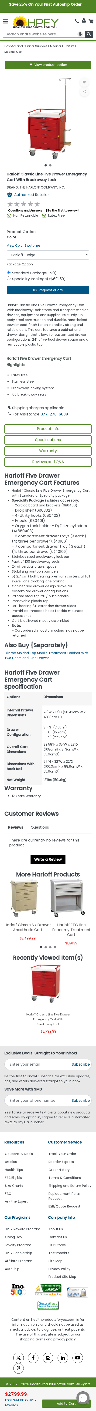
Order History (59, 1169)
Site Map (55, 1261)
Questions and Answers (25, 210)
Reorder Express (61, 1161)
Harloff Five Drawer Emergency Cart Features (41, 479)
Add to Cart (66, 1403)
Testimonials (58, 1253)
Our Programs (17, 1217)
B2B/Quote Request (64, 1206)
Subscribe (81, 1064)
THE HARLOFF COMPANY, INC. (36, 187)
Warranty (48, 450)
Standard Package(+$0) (34, 273)
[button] (48, 65)
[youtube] (77, 1358)
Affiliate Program (18, 1261)
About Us (55, 1229)
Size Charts (14, 1185)
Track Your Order (62, 1153)
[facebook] (33, 1358)
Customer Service (65, 1142)
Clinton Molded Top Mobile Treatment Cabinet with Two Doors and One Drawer (46, 655)
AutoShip (12, 1269)
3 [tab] (50, 947)
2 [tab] (50, 165)
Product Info (48, 428)
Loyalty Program (18, 1245)
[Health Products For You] (36, 21)
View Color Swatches (24, 245)
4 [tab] (55, 947)
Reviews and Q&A (48, 461)
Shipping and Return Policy (69, 1185)
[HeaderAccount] (84, 20)
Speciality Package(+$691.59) (39, 279)
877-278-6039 (54, 414)
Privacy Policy (59, 1269)
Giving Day (13, 1237)
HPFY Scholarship (18, 1253)
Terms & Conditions (64, 1177)
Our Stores (57, 1245)
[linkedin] (63, 1358)
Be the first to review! (63, 210)
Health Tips (14, 1169)
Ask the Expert (16, 1201)
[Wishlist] (84, 82)
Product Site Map (62, 1276)
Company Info (61, 1217)
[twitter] (18, 1358)
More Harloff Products (48, 874)
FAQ (8, 1193)
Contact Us (57, 1237)
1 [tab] (45, 165)
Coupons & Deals (19, 1153)
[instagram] (48, 1358)
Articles (11, 1161)
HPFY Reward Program (22, 1229)
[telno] (77, 21)
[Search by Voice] (80, 34)
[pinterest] (18, 1368)
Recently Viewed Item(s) (48, 958)
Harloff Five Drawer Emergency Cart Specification (32, 679)
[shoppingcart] (91, 21)
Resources (14, 1142)
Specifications (48, 439)
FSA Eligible (13, 1177)
